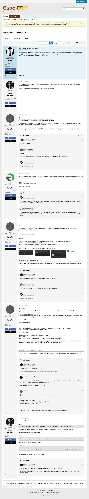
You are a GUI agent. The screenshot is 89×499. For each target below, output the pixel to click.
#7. (82, 464)
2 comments (26, 193)
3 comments (26, 270)
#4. (82, 196)
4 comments (26, 135)
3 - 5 (79, 360)
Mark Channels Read (17, 19)
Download (50, 483)
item (28, 260)
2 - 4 (79, 135)
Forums (5, 16)
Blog (55, 483)
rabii (24, 308)
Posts (6, 38)
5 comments (26, 360)
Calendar (33, 19)
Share (11, 69)
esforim (30, 385)
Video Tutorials (42, 483)
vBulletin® (44, 490)
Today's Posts (6, 19)
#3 (83, 115)
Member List (26, 19)
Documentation (19, 483)
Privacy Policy (73, 483)
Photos (26, 38)
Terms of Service (63, 483)
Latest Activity (16, 38)
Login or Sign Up (81, 1)
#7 (83, 418)
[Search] (84, 8)
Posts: (6, 66)
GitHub (41, 129)
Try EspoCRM (15, 16)
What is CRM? (10, 483)
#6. (82, 364)
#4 (83, 174)
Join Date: (7, 63)
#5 (83, 223)
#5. (82, 274)
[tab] (6, 38)
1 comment (26, 460)
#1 (83, 48)
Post (11, 72)
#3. (82, 139)
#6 (83, 306)
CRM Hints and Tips (30, 483)
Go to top (81, 483)
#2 (83, 81)
